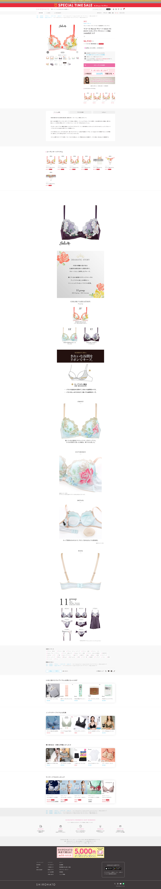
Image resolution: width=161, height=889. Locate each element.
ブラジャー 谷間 (85, 651)
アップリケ (97, 657)
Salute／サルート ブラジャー (53, 653)
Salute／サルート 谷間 (80, 653)
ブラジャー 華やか (51, 651)
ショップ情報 (62, 874)
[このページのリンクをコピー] (114, 671)
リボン (103, 657)
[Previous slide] (47, 37)
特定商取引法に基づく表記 (65, 867)
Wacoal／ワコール (58, 813)
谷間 (98, 655)
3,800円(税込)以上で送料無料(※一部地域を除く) (80, 0)
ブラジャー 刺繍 (61, 651)
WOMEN (41, 17)
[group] (64, 58)
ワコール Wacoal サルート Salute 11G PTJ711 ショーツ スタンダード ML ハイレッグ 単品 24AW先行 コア (51, 183)
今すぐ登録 (88, 54)
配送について (51, 869)
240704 (49, 655)
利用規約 (61, 872)
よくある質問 (51, 872)
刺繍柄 (91, 657)
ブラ (54, 655)
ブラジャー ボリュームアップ (73, 651)
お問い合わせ (51, 874)
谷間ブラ (82, 655)
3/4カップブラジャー (67, 655)
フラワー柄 (84, 657)
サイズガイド (51, 864)
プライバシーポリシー (64, 869)
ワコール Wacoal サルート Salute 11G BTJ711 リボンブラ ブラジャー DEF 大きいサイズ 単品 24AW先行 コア (74, 167)
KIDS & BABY (39, 869)
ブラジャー (56, 664)
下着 (59, 655)
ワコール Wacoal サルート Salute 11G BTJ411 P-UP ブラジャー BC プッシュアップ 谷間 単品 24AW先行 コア (51, 167)
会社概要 (61, 864)
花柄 (79, 657)
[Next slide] (77, 37)
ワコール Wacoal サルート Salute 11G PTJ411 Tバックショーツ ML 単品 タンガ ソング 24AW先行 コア (110, 167)
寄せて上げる (72, 657)
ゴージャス (49, 659)
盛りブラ (76, 655)
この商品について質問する (53, 671)
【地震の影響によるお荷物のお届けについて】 (80, 2)
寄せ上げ (65, 657)
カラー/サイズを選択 (99, 65)
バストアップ (104, 655)
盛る (88, 655)
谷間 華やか (104, 653)
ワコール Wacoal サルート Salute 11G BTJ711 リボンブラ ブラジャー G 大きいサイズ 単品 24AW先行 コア (86, 167)
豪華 (109, 657)
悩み (113, 12)
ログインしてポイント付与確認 (98, 54)
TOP (37, 17)
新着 (110, 12)
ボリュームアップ (51, 657)
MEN (37, 867)
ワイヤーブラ (62, 664)
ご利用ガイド (51, 867)
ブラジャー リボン (96, 651)
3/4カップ (69, 664)
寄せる (59, 657)
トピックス (122, 12)
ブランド (56, 659)
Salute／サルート (48, 17)
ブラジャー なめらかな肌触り (93, 653)
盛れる (92, 655)
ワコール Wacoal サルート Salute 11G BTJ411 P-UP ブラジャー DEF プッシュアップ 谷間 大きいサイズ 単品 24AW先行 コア (63, 167)
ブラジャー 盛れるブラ (67, 653)
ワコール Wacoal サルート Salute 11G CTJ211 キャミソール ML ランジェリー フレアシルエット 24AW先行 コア (98, 167)
